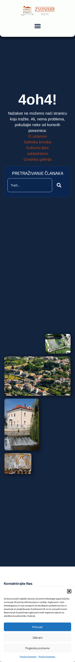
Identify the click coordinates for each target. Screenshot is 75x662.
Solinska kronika (37, 142)
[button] (69, 591)
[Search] (60, 185)
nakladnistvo (37, 153)
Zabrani (37, 637)
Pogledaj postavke (37, 648)
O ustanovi (37, 136)
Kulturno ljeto (37, 148)
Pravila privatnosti (28, 656)
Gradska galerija (38, 159)
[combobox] (30, 185)
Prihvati (37, 627)
